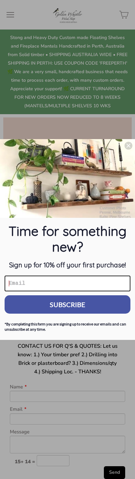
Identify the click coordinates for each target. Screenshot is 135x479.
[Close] (128, 146)
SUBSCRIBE (67, 304)
